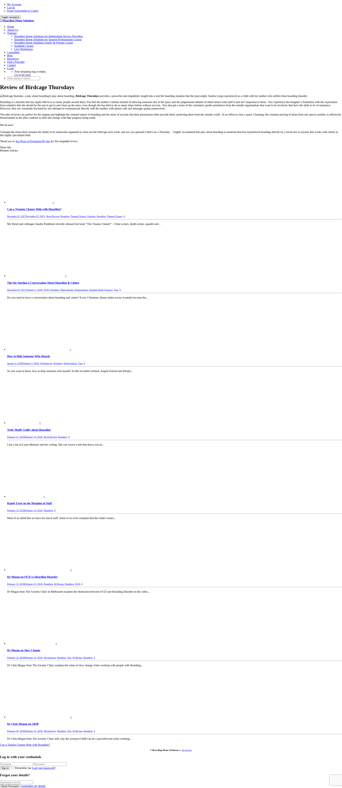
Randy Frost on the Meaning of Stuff (29, 503)
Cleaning (91, 216)
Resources (13, 58)
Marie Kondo (67, 290)
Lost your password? (44, 767)
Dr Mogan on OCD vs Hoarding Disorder (32, 576)
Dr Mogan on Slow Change (23, 650)
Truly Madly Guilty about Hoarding (29, 429)
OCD (77, 584)
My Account (14, 4)
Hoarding (64, 216)
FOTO (47, 290)
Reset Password (9, 786)
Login (10, 68)
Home (10, 26)
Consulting (13, 52)
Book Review (52, 216)
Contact (11, 65)
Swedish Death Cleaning (101, 290)
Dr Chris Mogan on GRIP (23, 723)
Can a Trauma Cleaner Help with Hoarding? (34, 209)
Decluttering (46, 363)
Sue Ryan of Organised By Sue (32, 141)
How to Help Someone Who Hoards (28, 356)
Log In (11, 7)
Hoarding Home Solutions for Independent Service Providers (48, 36)
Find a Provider (16, 61)
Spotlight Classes (23, 45)
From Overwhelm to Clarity (22, 10)
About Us (12, 29)
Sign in (5, 768)
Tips (116, 290)
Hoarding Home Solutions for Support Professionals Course (48, 39)
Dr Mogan (59, 584)
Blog (10, 55)
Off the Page (187, 750)
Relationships (81, 290)
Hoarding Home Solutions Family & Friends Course (43, 42)
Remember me (23, 767)
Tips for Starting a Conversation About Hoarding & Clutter (43, 282)
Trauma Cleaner (78, 216)
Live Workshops (23, 49)
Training (12, 33)
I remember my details (32, 785)
